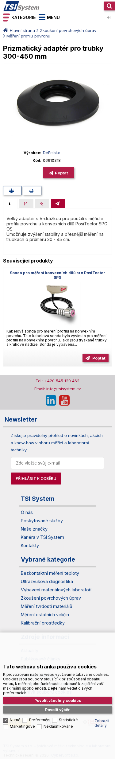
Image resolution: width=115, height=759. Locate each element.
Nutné (15, 720)
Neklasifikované (58, 726)
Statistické (68, 720)
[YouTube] (64, 400)
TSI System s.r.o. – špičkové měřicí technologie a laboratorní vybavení (21, 6)
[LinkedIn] (51, 400)
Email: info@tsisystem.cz (57, 388)
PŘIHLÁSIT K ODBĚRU (36, 478)
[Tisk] (32, 190)
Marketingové (22, 726)
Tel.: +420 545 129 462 (57, 380)
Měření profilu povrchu (28, 35)
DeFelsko (51, 152)
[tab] (10, 203)
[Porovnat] (12, 190)
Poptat (61, 172)
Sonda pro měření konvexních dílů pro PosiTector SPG (57, 275)
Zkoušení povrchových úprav (68, 30)
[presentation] (10, 203)
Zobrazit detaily (101, 723)
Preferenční (39, 720)
